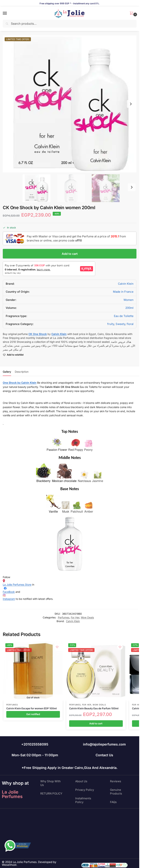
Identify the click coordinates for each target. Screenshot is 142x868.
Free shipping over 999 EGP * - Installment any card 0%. (70, 3)
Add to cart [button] (95, 723)
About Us (81, 781)
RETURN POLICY (51, 793)
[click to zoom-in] (71, 103)
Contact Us (104, 755)
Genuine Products (116, 791)
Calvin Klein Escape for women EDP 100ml (31, 708)
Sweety (120, 324)
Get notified (33, 714)
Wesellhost (9, 865)
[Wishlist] (57, 647)
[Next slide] (131, 104)
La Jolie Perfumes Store (17, 584)
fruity (110, 324)
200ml (129, 308)
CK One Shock (37, 334)
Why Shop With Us (50, 783)
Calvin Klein (125, 283)
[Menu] (8, 13)
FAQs (113, 802)
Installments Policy (83, 800)
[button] (132, 13)
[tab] (7, 371)
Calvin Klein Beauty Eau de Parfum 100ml (94, 708)
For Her (75, 617)
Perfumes (63, 617)
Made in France (123, 291)
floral (130, 324)
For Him (136, 705)
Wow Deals (87, 617)
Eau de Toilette (123, 316)
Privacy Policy (84, 790)
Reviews (115, 781)
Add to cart (70, 254)
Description (21, 371)
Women (128, 300)
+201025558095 (34, 744)
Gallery (7, 371)
